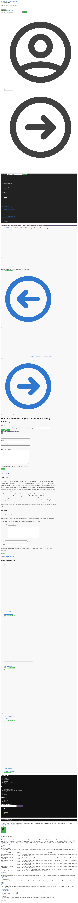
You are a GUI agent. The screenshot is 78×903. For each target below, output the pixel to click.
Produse (6, 781)
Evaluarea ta (4, 524)
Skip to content (13, 1)
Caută (24, 12)
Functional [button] (3, 872)
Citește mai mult (7, 772)
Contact (5, 783)
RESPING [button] (7, 824)
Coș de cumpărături (8, 207)
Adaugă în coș (9, 270)
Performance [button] (4, 878)
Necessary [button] (3, 845)
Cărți (9, 228)
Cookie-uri (6, 792)
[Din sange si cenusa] (18, 608)
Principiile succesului (9, 718)
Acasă (5, 778)
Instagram (6, 801)
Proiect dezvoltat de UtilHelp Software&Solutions (13, 820)
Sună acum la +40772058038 (8, 217)
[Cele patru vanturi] (18, 661)
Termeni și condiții (8, 789)
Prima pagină (4, 228)
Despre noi (6, 779)
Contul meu (6, 15)
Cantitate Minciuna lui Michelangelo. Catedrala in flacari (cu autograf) (17, 428)
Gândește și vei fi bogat (9, 771)
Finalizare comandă (8, 90)
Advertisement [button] (4, 889)
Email (3, 544)
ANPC (5, 793)
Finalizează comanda (9, 209)
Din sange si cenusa (8, 614)
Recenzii (6, 473)
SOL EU (6, 794)
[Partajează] (2, 900)
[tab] (30, 472)
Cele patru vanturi (8, 666)
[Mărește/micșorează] (5, 900)
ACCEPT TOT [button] (14, 824)
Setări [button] (2, 824)
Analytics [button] (3, 883)
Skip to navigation (5, 1)
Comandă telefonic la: (9, 5)
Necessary (4, 846)
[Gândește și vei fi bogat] (18, 766)
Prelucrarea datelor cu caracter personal (13, 790)
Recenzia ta (4, 538)
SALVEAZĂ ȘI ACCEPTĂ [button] (7, 899)
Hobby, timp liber (15, 228)
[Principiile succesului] (18, 713)
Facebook (6, 800)
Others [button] (2, 894)
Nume (3, 541)
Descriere (6, 472)
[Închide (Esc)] (1, 900)
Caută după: (3, 12)
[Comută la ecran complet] (4, 900)
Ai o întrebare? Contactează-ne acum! (10, 431)
